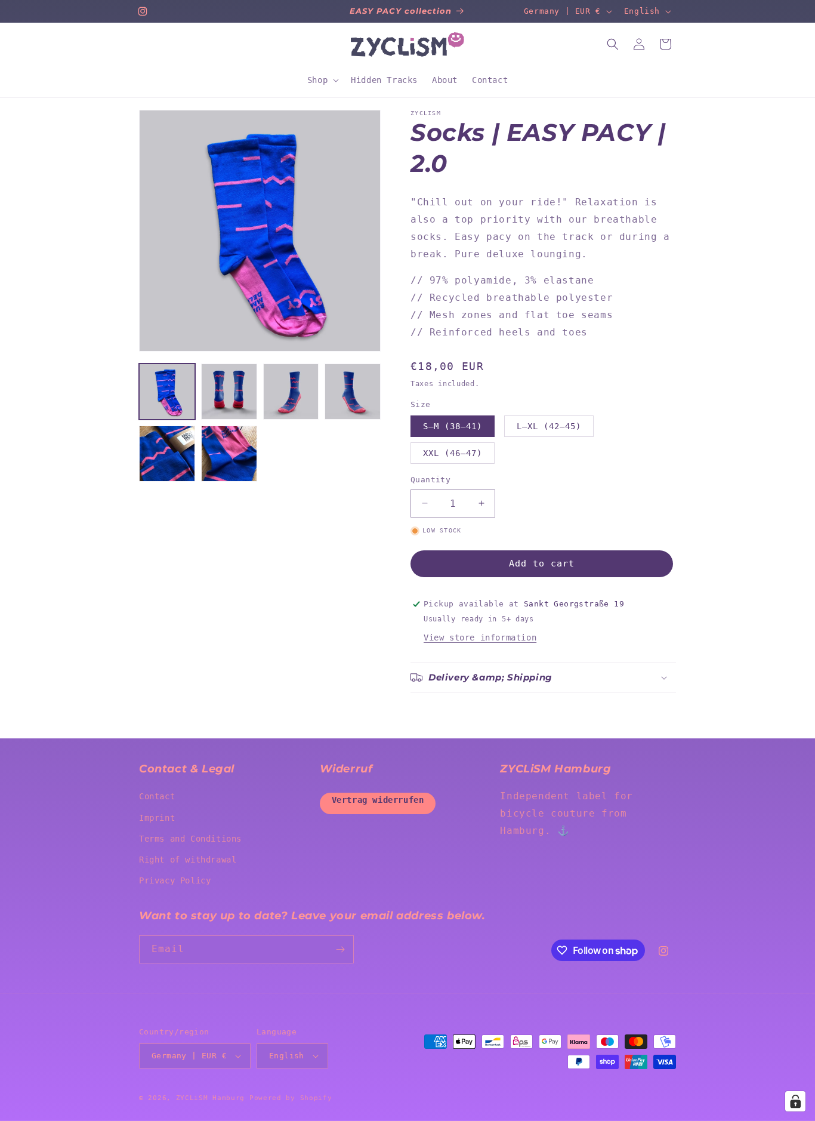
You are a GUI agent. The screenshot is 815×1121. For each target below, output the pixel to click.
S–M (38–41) (452, 426)
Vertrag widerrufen (378, 800)
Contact (157, 796)
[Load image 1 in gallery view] (167, 392)
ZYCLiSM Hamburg (210, 1098)
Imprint (157, 818)
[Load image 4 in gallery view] (353, 392)
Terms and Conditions (190, 838)
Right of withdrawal (187, 859)
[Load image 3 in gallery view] (291, 392)
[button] (322, 80)
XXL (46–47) (452, 453)
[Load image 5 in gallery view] (167, 454)
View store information (480, 637)
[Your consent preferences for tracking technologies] (795, 1101)
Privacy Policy (175, 880)
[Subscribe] (340, 949)
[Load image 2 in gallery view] (229, 392)
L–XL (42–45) (549, 426)
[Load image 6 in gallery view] (229, 454)
